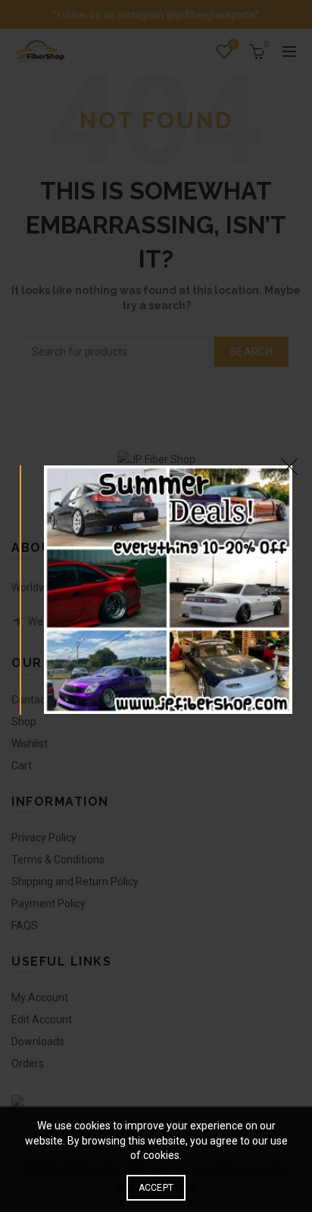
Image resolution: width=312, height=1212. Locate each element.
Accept (156, 1187)
